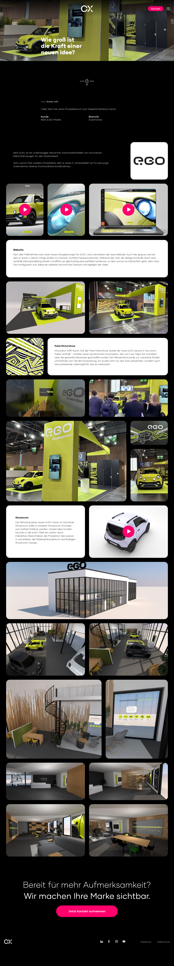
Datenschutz (163, 942)
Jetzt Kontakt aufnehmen (86, 911)
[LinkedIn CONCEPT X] (101, 941)
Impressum (146, 942)
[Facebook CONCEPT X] (109, 941)
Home (43, 102)
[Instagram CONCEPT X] (116, 941)
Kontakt (155, 8)
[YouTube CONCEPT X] (124, 941)
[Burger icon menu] (168, 8)
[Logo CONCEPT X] (87, 8)
